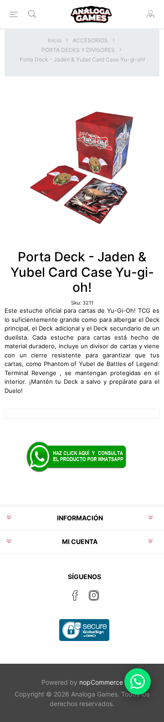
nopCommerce (101, 682)
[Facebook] (75, 595)
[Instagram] (94, 595)
